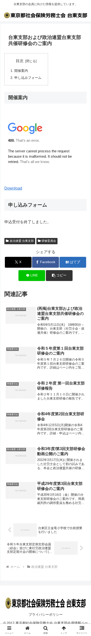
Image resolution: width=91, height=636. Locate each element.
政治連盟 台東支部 (22, 241)
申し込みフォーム (27, 78)
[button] (59, 275)
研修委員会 (48, 241)
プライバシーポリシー (46, 614)
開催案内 (21, 71)
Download (13, 188)
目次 (20, 61)
